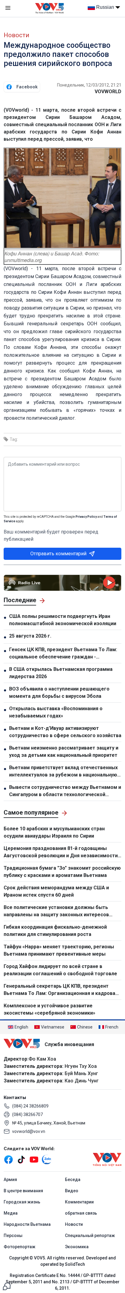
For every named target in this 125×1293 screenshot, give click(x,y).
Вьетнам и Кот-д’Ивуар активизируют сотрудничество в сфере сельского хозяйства (65, 731)
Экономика (77, 1246)
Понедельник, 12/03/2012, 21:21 (89, 85)
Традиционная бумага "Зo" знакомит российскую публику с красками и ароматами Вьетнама (62, 871)
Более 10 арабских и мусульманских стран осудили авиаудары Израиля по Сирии (54, 832)
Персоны (13, 1235)
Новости (16, 35)
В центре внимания (23, 1190)
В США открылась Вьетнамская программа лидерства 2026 (61, 672)
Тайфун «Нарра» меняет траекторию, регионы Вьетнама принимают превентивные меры (59, 950)
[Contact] (6, 1286)
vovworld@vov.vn (28, 1131)
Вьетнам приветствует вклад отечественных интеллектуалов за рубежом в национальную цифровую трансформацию (63, 772)
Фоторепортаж (19, 1246)
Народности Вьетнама (27, 1224)
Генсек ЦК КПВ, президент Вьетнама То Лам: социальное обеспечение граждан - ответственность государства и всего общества (63, 654)
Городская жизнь (22, 1201)
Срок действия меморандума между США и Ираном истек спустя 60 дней (56, 891)
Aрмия (10, 1179)
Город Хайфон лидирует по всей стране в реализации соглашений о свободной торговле (60, 969)
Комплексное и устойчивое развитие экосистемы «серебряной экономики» (50, 1009)
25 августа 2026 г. (30, 636)
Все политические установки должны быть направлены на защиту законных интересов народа (56, 911)
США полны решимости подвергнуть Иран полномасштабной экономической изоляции (62, 619)
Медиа (11, 1213)
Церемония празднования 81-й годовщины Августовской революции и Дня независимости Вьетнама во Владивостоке (61, 852)
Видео (71, 1190)
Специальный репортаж (90, 1235)
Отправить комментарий (58, 553)
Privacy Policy (86, 516)
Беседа (72, 1179)
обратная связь (81, 1213)
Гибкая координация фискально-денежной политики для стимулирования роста (55, 930)
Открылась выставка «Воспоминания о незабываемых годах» (56, 712)
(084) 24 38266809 (30, 1106)
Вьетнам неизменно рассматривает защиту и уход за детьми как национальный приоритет (63, 751)
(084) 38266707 (27, 1114)
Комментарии (79, 1201)
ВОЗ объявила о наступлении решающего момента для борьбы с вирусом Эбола (59, 692)
